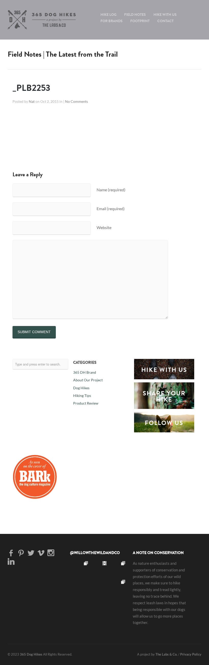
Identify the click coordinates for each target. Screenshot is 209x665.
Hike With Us (165, 14)
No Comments (76, 101)
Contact (165, 20)
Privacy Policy (190, 654)
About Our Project (88, 380)
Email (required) (111, 208)
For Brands (111, 20)
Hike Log (108, 14)
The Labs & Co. (166, 654)
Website (104, 227)
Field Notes (135, 14)
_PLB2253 (31, 87)
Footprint (140, 20)
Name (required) (111, 189)
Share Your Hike (164, 396)
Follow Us (164, 423)
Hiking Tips (82, 396)
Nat (32, 101)
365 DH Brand (84, 372)
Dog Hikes (81, 388)
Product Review (85, 403)
